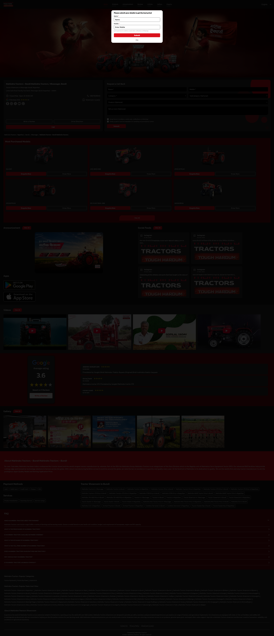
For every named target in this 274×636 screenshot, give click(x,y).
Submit (137, 35)
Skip (137, 40)
